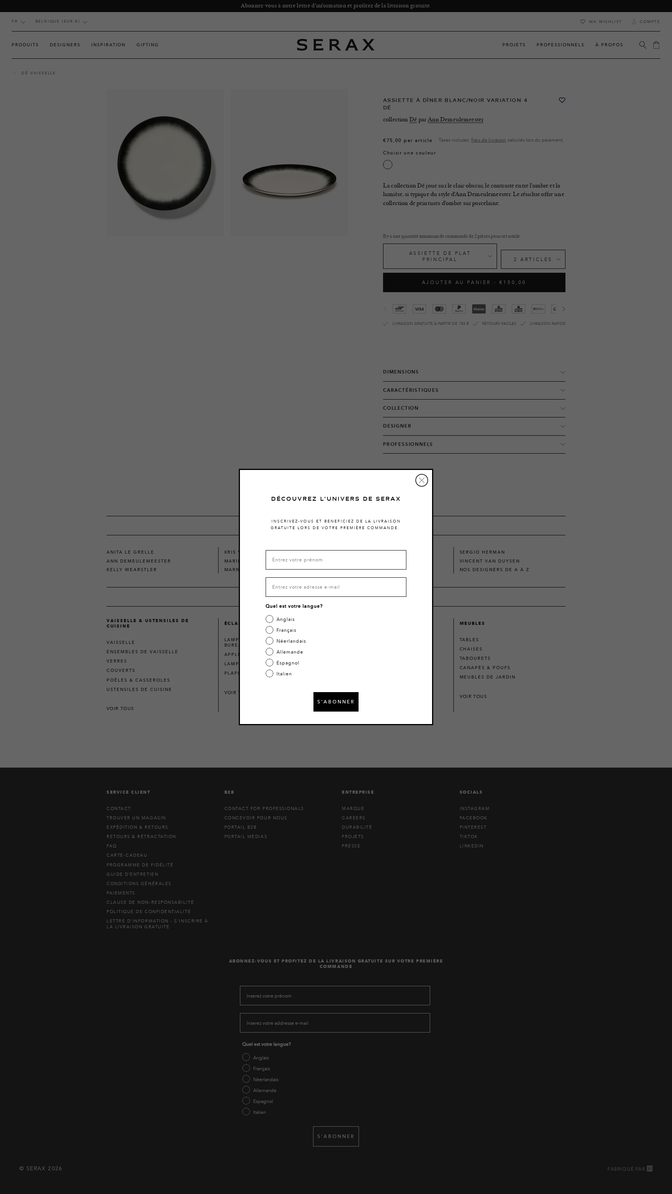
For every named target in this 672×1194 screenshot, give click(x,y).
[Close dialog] (422, 480)
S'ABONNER (336, 701)
